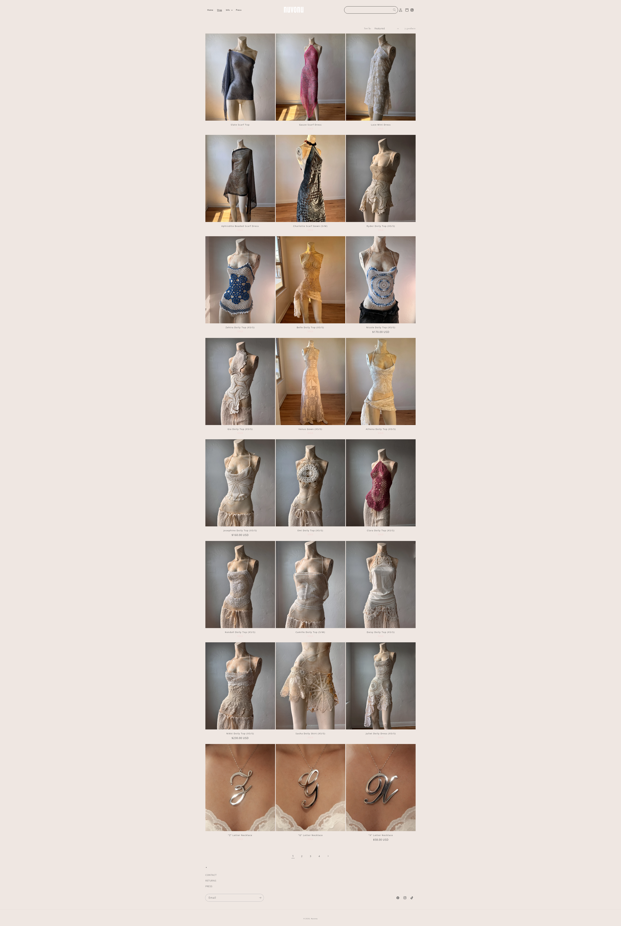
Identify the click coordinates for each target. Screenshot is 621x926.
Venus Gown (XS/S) (310, 429)
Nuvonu (314, 918)
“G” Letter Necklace (310, 835)
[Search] (394, 9)
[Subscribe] (260, 897)
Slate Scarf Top (240, 124)
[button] (229, 10)
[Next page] (328, 856)
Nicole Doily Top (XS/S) (380, 327)
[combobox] (371, 10)
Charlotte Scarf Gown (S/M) (310, 226)
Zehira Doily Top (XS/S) (240, 327)
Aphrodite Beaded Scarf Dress (240, 226)
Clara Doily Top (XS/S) (381, 530)
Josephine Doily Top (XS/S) (240, 530)
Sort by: (367, 28)
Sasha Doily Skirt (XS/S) (310, 733)
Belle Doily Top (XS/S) (310, 327)
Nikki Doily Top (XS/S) (240, 733)
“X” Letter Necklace (381, 835)
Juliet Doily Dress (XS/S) (381, 733)
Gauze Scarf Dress (310, 124)
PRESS (208, 886)
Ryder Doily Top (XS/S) (381, 226)
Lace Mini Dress (381, 124)
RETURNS (210, 880)
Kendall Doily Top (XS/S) (240, 632)
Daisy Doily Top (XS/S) (381, 632)
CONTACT (211, 874)
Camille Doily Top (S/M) (310, 632)
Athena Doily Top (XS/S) (381, 429)
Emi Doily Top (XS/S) (310, 530)
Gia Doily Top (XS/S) (240, 429)
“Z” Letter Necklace (240, 835)
